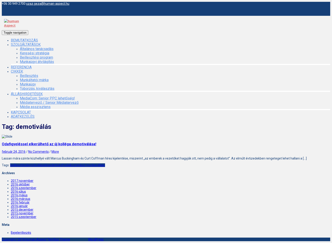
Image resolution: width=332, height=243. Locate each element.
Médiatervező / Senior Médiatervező (49, 102)
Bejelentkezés (21, 232)
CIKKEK (17, 71)
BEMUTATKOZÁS (24, 40)
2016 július (18, 191)
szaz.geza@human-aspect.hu (47, 3)
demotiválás (34, 165)
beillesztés (18, 165)
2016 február (20, 202)
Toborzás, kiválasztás (37, 88)
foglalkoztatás (72, 165)
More (55, 151)
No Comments (38, 151)
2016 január (19, 206)
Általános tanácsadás (37, 49)
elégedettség (52, 165)
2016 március (20, 199)
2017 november (22, 181)
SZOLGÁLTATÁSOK (26, 44)
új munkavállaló (94, 165)
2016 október (20, 184)
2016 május (19, 195)
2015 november (22, 213)
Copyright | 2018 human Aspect (24, 239)
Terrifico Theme (58, 239)
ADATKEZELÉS (23, 116)
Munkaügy (28, 84)
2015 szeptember (23, 217)
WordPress (96, 239)
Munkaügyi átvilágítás (37, 62)
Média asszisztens (35, 107)
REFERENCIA (21, 67)
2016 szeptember (23, 188)
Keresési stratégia (34, 53)
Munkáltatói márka (34, 80)
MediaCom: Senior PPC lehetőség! (47, 98)
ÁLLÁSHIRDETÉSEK (27, 94)
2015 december (22, 209)
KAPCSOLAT (21, 112)
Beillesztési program (36, 57)
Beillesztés (29, 76)
